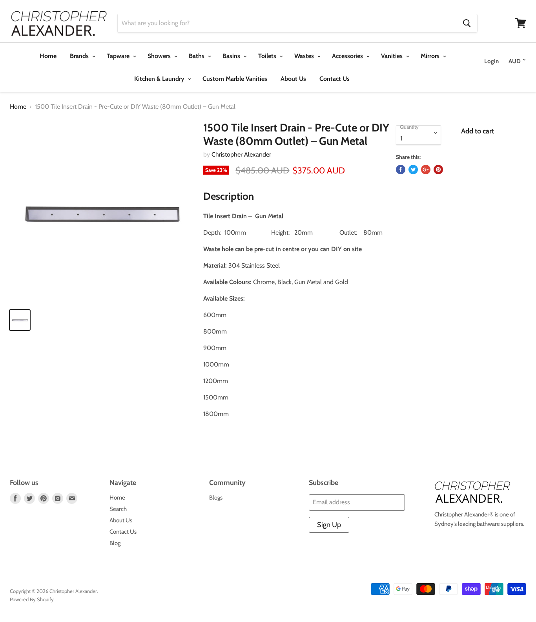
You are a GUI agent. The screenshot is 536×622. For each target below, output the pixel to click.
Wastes (304, 56)
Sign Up (329, 524)
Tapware (119, 56)
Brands (80, 56)
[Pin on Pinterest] (438, 169)
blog (114, 543)
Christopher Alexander (241, 154)
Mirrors (431, 56)
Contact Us (334, 78)
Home (48, 56)
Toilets (268, 56)
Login (491, 61)
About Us (293, 78)
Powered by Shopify (32, 599)
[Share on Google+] (425, 169)
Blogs (215, 497)
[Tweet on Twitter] (413, 169)
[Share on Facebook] (400, 169)
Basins (232, 56)
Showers (160, 56)
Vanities (392, 56)
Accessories (348, 56)
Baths (197, 56)
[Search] (466, 23)
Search (118, 509)
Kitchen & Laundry (160, 78)
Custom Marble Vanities (234, 78)
